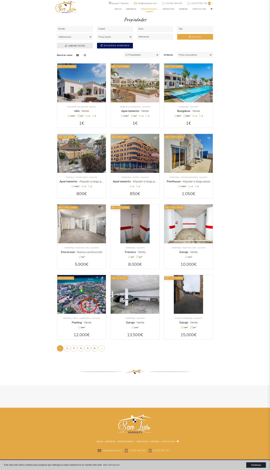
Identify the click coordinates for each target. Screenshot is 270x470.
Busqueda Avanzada (116, 45)
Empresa (131, 9)
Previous (60, 82)
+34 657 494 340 (173, 3)
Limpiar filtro (76, 46)
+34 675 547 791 (198, 3)
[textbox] (75, 28)
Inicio (118, 9)
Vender (183, 9)
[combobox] (75, 29)
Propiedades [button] (149, 9)
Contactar (199, 9)
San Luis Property (66, 7)
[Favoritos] (102, 67)
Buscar (196, 37)
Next (102, 82)
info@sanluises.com (147, 3)
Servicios (168, 9)
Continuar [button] (256, 465)
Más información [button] (111, 465)
